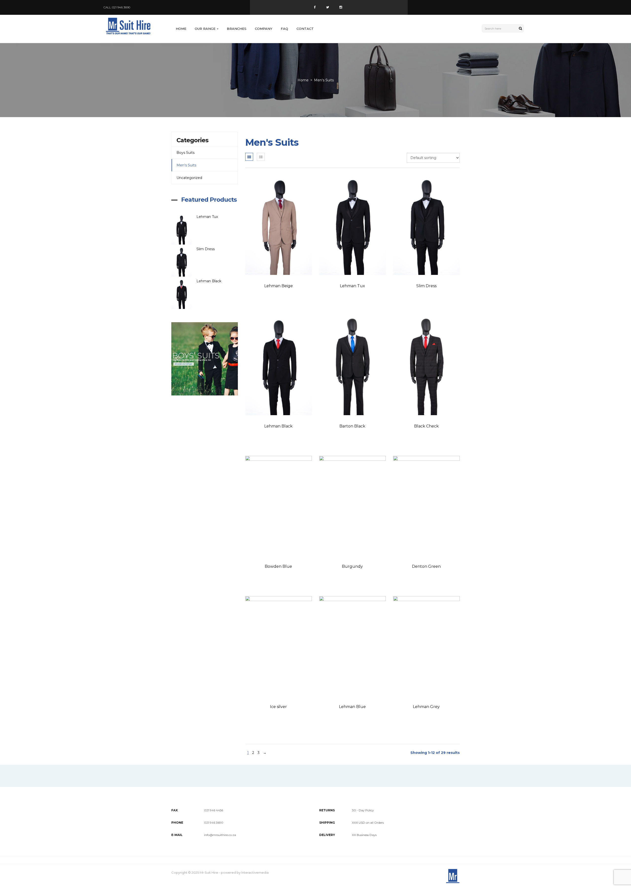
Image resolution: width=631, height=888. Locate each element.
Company (263, 29)
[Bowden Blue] (278, 505)
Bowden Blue (278, 566)
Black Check (426, 426)
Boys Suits (185, 152)
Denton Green (426, 566)
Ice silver (278, 706)
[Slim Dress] (183, 262)
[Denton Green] (426, 505)
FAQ (284, 29)
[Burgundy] (352, 505)
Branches (236, 29)
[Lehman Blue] (352, 646)
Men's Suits (186, 165)
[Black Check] (426, 365)
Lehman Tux (207, 216)
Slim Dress (205, 249)
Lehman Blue (352, 706)
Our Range (205, 29)
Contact (305, 29)
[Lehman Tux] (183, 229)
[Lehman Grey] (426, 646)
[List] (261, 157)
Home (181, 29)
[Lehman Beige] (278, 225)
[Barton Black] (352, 365)
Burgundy (352, 566)
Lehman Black (208, 281)
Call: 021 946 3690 (117, 7)
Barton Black (352, 426)
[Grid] (249, 157)
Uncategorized (189, 178)
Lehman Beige (278, 286)
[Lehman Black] (183, 294)
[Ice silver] (278, 646)
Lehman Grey (426, 706)
